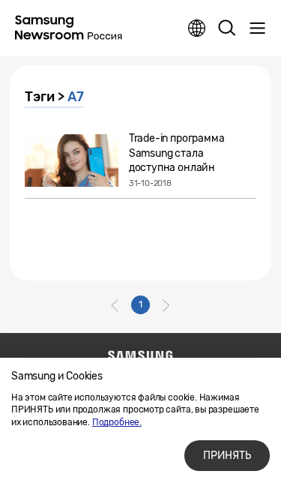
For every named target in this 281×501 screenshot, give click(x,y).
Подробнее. (117, 422)
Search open (227, 29)
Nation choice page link (197, 29)
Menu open (257, 29)
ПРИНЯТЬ (227, 455)
